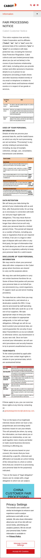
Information (8, 14)
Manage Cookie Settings (20, 544)
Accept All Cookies (20, 551)
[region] (20, 528)
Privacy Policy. (15, 536)
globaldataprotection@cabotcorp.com (19, 411)
